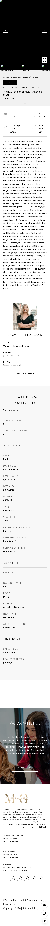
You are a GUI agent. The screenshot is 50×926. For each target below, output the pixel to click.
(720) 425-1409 (10, 854)
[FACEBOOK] (12, 878)
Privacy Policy (30, 908)
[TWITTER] (40, 878)
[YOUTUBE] (33, 878)
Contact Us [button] (25, 768)
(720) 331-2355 (11, 355)
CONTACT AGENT (25, 373)
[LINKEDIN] (26, 878)
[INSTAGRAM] (19, 878)
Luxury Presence (12, 904)
